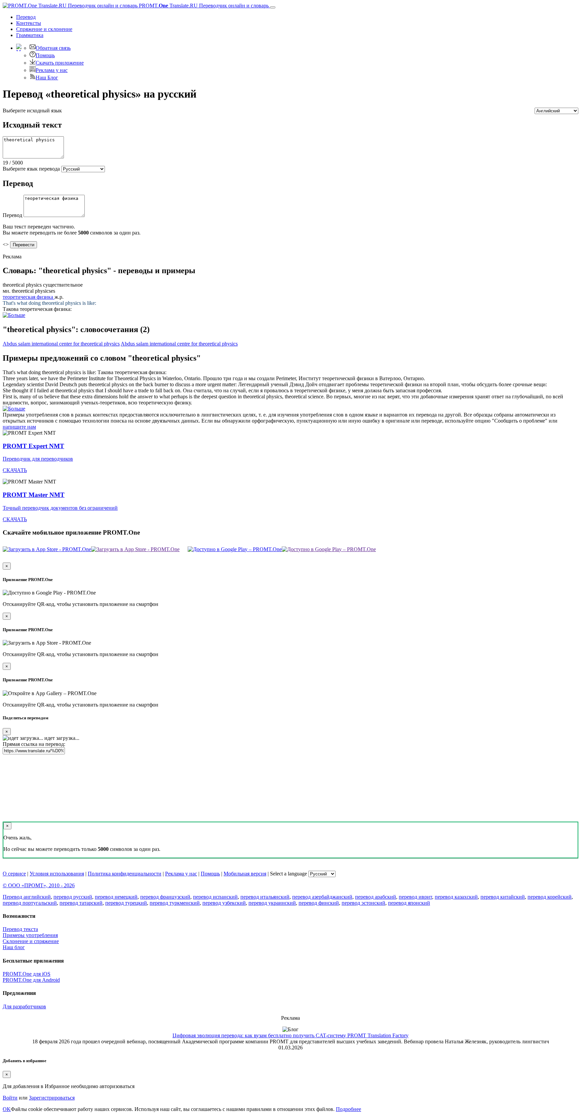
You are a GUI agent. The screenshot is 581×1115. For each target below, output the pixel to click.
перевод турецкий (126, 903)
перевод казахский (456, 897)
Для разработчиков (24, 1006)
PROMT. (203, 5)
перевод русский (72, 897)
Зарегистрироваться (52, 1098)
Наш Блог (47, 77)
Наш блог (14, 947)
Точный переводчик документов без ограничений (60, 508)
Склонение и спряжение (31, 941)
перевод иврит (415, 897)
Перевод (26, 17)
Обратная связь (53, 48)
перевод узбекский (224, 903)
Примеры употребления (30, 935)
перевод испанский (215, 897)
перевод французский (165, 897)
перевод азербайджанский (322, 897)
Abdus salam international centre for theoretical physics (179, 344)
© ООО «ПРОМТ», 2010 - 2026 (39, 885)
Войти (10, 1098)
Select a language (288, 873)
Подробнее (348, 1109)
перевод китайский (502, 897)
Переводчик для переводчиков (38, 459)
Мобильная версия (245, 873)
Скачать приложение (60, 63)
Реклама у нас (52, 70)
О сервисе (14, 873)
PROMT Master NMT (34, 494)
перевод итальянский (264, 897)
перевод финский (319, 903)
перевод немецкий (116, 897)
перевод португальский (30, 903)
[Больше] (14, 408)
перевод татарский (81, 903)
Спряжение (44, 29)
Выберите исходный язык (32, 110)
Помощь (45, 55)
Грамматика (29, 35)
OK (7, 1109)
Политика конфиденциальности (124, 873)
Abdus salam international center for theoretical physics (61, 344)
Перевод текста (20, 929)
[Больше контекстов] (14, 315)
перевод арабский (375, 897)
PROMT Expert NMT (33, 445)
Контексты (28, 23)
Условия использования (57, 873)
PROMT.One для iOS (26, 974)
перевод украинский (272, 903)
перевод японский (409, 903)
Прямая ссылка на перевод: (34, 744)
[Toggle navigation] (272, 7)
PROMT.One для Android (31, 980)
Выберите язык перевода (31, 169)
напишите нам (19, 427)
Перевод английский (27, 897)
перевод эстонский (363, 903)
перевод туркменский (175, 903)
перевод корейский (550, 897)
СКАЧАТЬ (15, 470)
